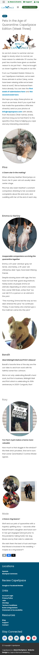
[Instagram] (22, 638)
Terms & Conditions (9, 605)
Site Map (5, 603)
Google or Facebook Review (12, 586)
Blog (4, 620)
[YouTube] (28, 638)
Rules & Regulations (10, 608)
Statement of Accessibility (12, 610)
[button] (3, 2)
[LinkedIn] (16, 638)
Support (5, 623)
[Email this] (4, 555)
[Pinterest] (34, 638)
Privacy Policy (7, 598)
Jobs (4, 600)
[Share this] (9, 555)
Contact (5, 625)
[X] (10, 638)
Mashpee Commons (9, 574)
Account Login (7, 596)
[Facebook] (4, 638)
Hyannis (5, 571)
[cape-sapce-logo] (7, 7)
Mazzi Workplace (20, 650)
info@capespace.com (12, 111)
